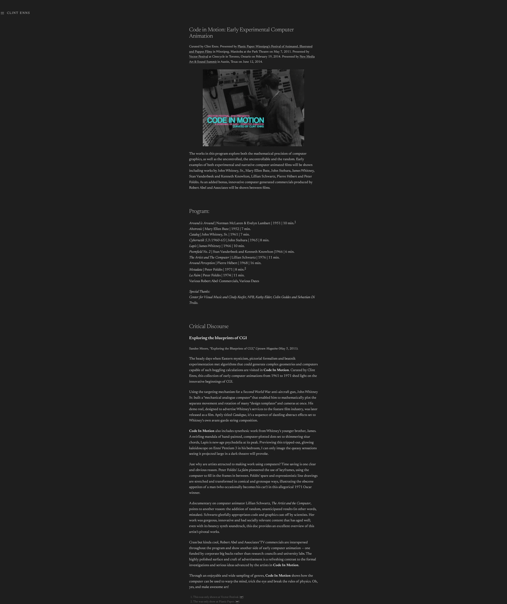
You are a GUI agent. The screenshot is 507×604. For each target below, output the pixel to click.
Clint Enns (18, 13)
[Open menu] (2, 13)
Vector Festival (198, 56)
